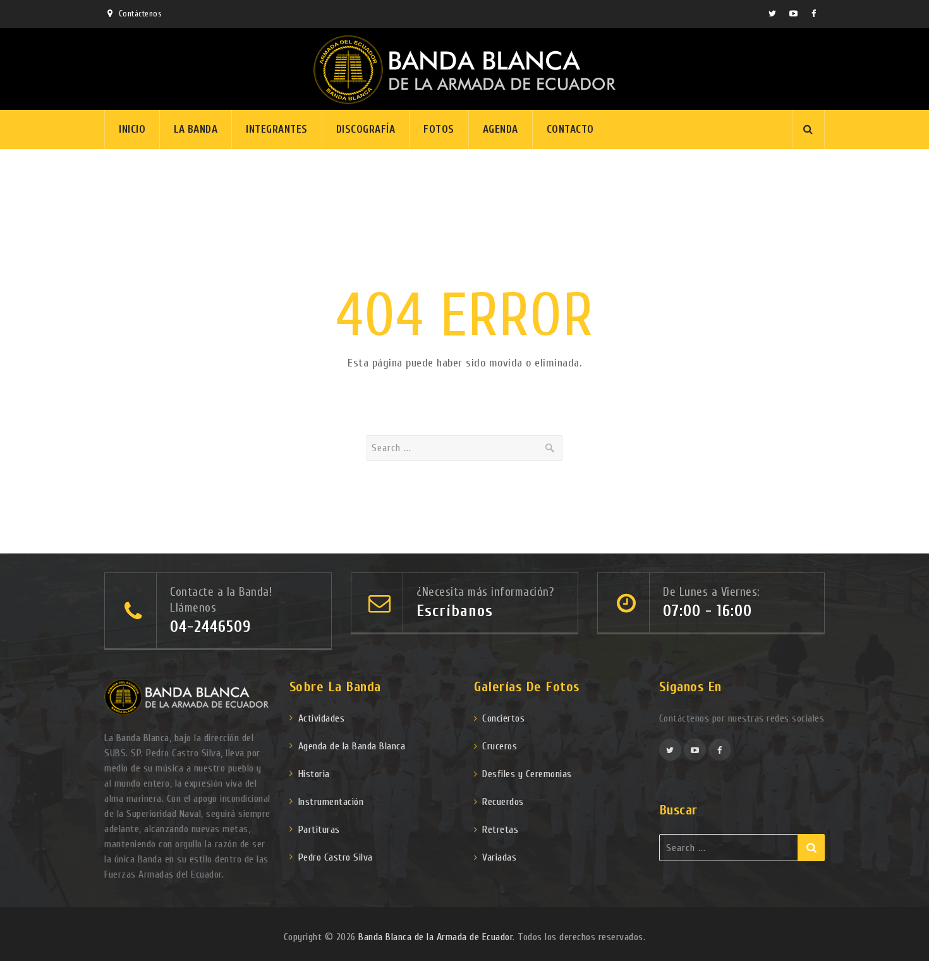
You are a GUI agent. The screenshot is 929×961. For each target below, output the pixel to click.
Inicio (132, 129)
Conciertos (503, 718)
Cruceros (499, 746)
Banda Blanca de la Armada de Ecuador (435, 937)
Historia (314, 774)
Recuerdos (503, 801)
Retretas (500, 829)
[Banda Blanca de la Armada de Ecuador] (464, 69)
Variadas (499, 857)
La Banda (195, 129)
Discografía (366, 129)
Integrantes (277, 129)
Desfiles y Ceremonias (527, 774)
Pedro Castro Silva (335, 857)
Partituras (319, 829)
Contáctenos (140, 13)
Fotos (438, 129)
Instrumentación (331, 801)
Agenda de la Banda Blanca (352, 746)
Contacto (570, 129)
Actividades (321, 718)
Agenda (500, 129)
